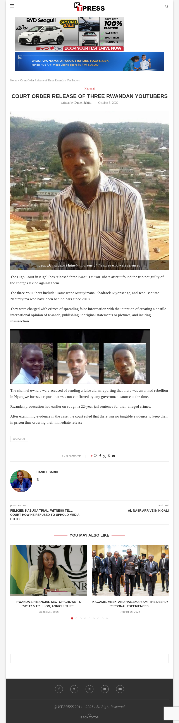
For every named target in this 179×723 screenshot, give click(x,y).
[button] (16, 582)
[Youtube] (120, 689)
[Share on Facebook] (100, 456)
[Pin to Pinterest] (109, 456)
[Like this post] (95, 456)
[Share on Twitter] (104, 456)
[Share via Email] (113, 456)
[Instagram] (89, 689)
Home (13, 80)
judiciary (19, 438)
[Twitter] (74, 689)
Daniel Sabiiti (82, 102)
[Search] (166, 6)
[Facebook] (59, 689)
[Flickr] (105, 689)
